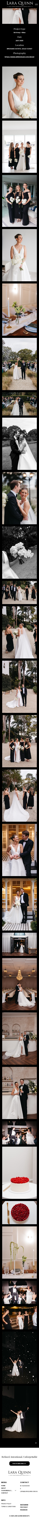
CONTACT (4, 1493)
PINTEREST (24, 1507)
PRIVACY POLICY (6, 1504)
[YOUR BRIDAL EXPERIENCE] (15, 1490)
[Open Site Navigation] (36, 4)
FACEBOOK (23, 1510)
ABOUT (3, 1488)
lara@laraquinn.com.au (29, 1491)
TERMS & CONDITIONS (8, 1506)
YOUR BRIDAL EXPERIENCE (7, 1490)
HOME (3, 1485)
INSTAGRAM (24, 1505)
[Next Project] (36, 1443)
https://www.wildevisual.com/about (19, 57)
